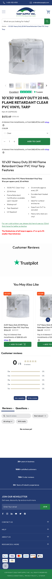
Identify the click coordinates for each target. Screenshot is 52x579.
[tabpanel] (26, 435)
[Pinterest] (25, 514)
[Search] (47, 21)
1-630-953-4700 (12, 2)
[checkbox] (22, 421)
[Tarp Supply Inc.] (26, 11)
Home (4, 26)
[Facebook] (3, 514)
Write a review (32, 398)
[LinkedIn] (11, 514)
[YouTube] (16, 514)
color (5, 128)
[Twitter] (20, 514)
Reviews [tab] (8, 408)
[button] (3, 11)
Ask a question (19, 398)
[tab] (22, 408)
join (45, 507)
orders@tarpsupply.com (41, 2)
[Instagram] (7, 514)
